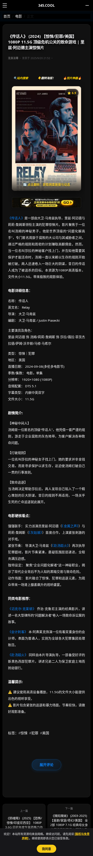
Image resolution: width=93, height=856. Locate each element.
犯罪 (33, 733)
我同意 (46, 849)
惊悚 (22, 733)
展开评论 (46, 764)
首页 (6, 16)
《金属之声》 (70, 526)
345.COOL (46, 5)
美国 (44, 733)
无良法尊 (13, 58)
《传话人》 (16, 218)
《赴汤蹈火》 (60, 545)
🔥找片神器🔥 (72, 78)
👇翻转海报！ (46, 78)
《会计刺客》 (18, 632)
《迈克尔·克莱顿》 (22, 609)
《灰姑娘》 (35, 532)
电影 (18, 16)
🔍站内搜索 (20, 78)
